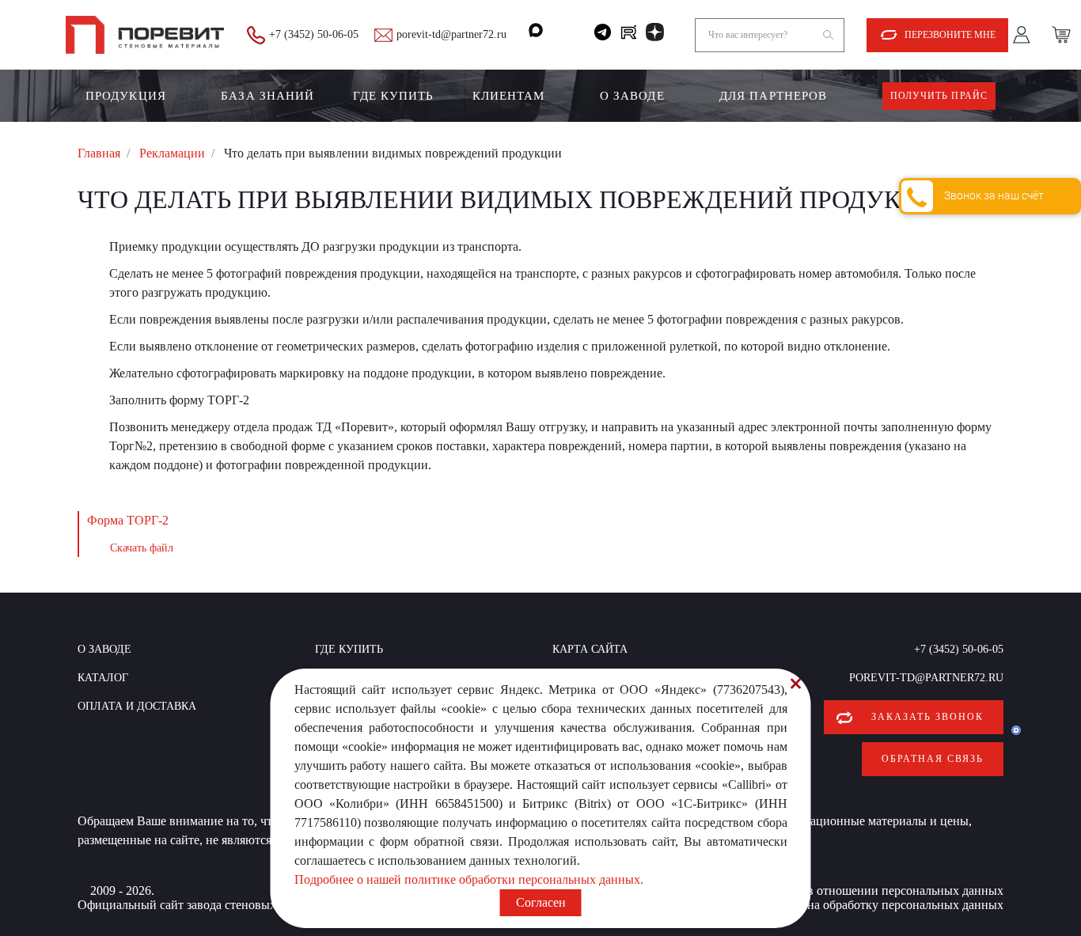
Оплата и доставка (137, 706)
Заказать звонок (927, 716)
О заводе (632, 95)
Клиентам (508, 95)
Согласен (541, 902)
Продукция (125, 95)
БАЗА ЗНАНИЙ (267, 95)
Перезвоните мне (950, 34)
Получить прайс (939, 95)
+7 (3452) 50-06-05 (313, 34)
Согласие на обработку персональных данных (878, 904)
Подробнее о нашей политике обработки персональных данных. (468, 879)
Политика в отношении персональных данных (876, 890)
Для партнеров (773, 95)
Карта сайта (590, 649)
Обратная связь (933, 758)
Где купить (393, 95)
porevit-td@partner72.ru (451, 34)
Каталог (103, 678)
